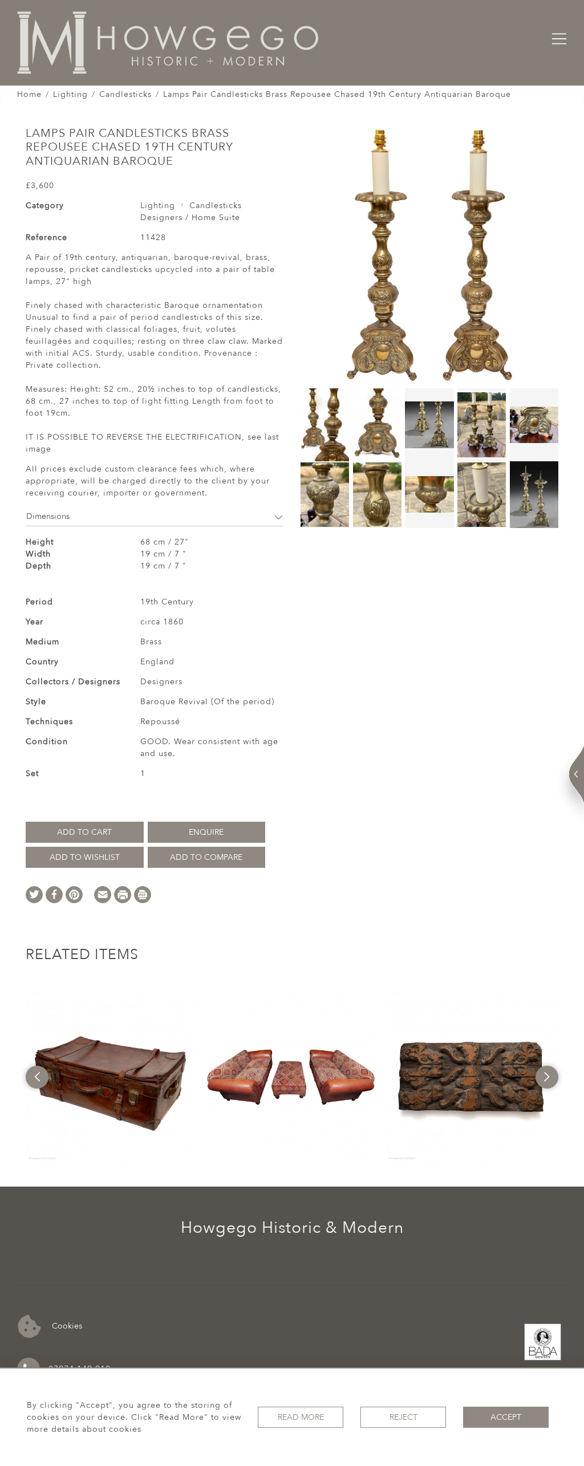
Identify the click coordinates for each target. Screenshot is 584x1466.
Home (29, 94)
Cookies (66, 1326)
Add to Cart (84, 832)
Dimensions (48, 516)
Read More (301, 1417)
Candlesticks (125, 94)
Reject (403, 1417)
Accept (505, 1417)
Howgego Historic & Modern (292, 1227)
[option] (111, 1077)
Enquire (206, 832)
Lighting (70, 94)
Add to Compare (206, 857)
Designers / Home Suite (190, 217)
